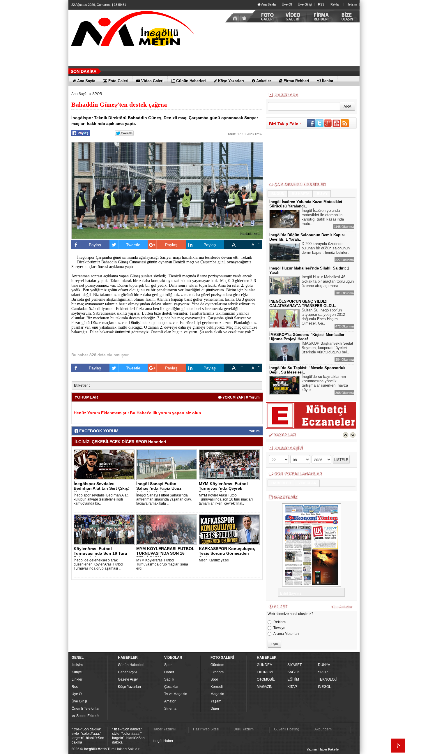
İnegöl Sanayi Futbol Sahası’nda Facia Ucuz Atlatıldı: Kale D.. (158, 488)
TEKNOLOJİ (327, 679)
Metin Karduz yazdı (214, 560)
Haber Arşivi (127, 672)
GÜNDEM (265, 665)
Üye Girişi (305, 4)
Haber (169, 672)
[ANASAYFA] (132, 30)
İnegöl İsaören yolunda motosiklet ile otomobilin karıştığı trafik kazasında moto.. (323, 217)
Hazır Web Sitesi (206, 729)
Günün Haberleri (131, 665)
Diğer (215, 709)
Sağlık (169, 679)
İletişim (77, 665)
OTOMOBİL (266, 679)
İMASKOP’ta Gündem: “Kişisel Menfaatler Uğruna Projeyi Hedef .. (306, 336)
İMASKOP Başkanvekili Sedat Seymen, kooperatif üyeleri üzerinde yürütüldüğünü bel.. (327, 347)
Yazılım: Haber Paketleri (323, 749)
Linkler (77, 679)
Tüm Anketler (341, 606)
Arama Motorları (286, 634)
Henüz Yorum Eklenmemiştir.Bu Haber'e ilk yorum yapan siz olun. (138, 413)
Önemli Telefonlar (86, 709)
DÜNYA (324, 665)
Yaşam (216, 701)
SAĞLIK (293, 672)
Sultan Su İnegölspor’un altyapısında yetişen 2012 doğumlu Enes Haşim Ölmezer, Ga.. (323, 316)
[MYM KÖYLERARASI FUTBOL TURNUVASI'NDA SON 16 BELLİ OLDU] (167, 529)
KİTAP (292, 687)
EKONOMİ (265, 672)
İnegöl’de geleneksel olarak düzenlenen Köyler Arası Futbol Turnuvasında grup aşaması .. (98, 564)
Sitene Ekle (85, 716)
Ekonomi (217, 672)
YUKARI (398, 746)
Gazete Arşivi (128, 679)
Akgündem (323, 729)
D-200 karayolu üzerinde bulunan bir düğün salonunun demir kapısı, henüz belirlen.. (326, 248)
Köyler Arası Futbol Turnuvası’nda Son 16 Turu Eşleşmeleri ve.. (100, 553)
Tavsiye (279, 628)
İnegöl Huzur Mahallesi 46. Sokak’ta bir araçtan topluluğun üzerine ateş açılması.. (328, 281)
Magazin (217, 694)
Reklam (335, 4)
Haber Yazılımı (164, 729)
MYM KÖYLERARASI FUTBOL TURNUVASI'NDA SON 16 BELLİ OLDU (165, 553)
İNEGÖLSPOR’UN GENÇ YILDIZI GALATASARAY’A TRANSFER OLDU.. (302, 303)
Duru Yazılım (244, 729)
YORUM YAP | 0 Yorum (241, 397)
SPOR (97, 94)
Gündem (217, 665)
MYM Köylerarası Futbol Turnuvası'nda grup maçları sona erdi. (162, 564)
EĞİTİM (293, 679)
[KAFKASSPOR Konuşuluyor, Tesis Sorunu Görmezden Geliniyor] (230, 529)
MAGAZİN (265, 687)
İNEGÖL (324, 687)
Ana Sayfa (268, 4)
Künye (77, 672)
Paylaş (95, 244)
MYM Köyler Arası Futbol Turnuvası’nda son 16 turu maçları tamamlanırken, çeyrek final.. (226, 499)
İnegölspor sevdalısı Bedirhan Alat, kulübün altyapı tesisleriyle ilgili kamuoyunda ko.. (101, 499)
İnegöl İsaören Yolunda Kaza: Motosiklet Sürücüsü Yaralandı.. (305, 204)
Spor (168, 665)
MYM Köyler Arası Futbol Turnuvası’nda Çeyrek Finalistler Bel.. (223, 488)
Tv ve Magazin (175, 694)
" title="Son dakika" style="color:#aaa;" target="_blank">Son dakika (88, 735)
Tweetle (133, 244)
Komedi (217, 687)
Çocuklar (171, 687)
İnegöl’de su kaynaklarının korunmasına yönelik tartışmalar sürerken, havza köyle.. (325, 383)
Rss (75, 687)
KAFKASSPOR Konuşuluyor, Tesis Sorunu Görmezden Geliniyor (227, 553)
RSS (321, 4)
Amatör (170, 701)
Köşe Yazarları (129, 687)
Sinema (170, 709)
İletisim (352, 4)
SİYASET (294, 665)
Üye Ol (287, 4)
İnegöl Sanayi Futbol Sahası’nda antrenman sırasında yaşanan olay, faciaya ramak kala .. (164, 499)
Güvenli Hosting (286, 729)
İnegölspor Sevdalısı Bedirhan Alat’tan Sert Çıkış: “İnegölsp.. (102, 488)
